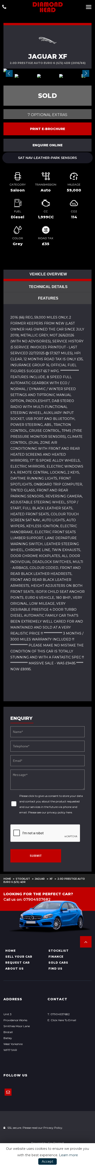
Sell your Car (18, 956)
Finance (55, 956)
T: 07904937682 (59, 1014)
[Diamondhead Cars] (47, 7)
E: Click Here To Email (62, 1020)
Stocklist (23, 878)
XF (51, 878)
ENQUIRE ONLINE (47, 145)
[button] (86, 942)
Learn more (68, 1155)
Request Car (17, 962)
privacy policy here (59, 812)
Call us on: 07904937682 (26, 899)
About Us (14, 968)
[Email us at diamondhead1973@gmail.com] (8, 1092)
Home (7, 878)
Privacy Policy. (53, 1127)
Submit (36, 855)
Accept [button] (47, 1161)
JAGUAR (40, 878)
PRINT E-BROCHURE (47, 129)
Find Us (55, 968)
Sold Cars (58, 962)
